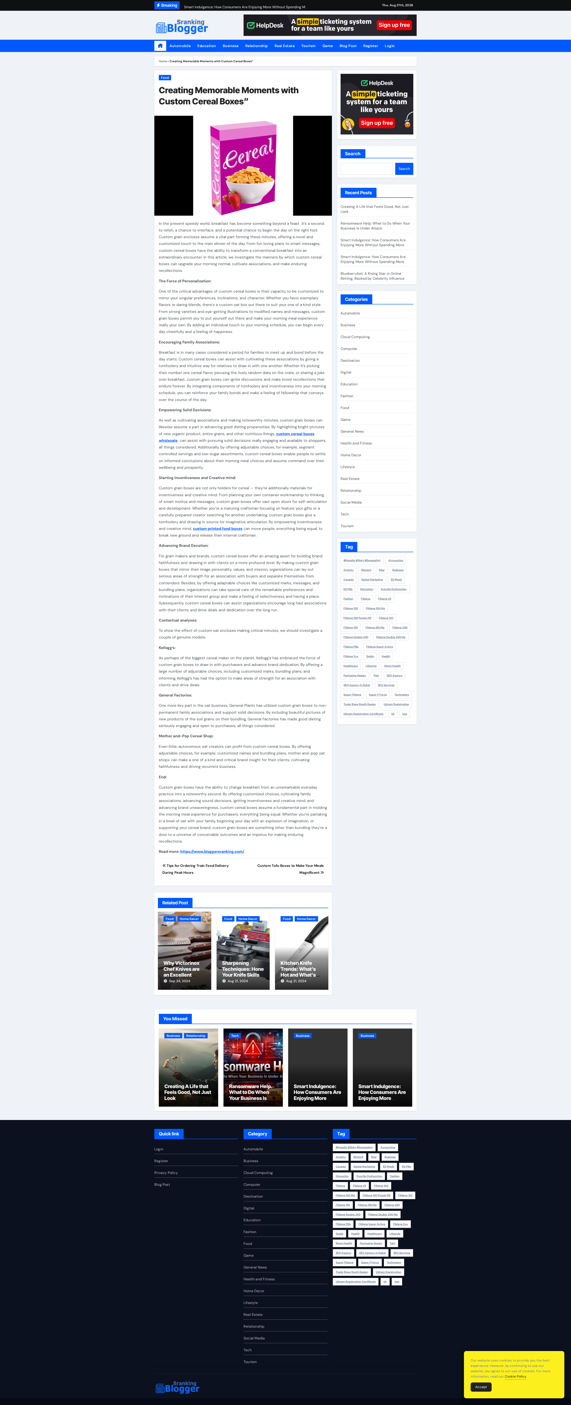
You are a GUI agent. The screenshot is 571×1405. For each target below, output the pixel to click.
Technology (402, 694)
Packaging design (354, 675)
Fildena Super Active (379, 647)
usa (404, 714)
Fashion (347, 396)
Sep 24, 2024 (179, 981)
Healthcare (350, 666)
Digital (346, 372)
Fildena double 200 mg (390, 637)
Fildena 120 (386, 618)
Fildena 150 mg (375, 627)
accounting (395, 560)
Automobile (180, 45)
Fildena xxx (350, 656)
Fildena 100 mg (375, 608)
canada (348, 579)
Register (370, 45)
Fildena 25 (384, 599)
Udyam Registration (396, 704)
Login (390, 45)
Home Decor (189, 919)
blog (382, 570)
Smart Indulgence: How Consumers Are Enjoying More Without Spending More (373, 242)
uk (393, 714)
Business (231, 45)
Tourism (308, 45)
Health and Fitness (356, 443)
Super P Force (378, 694)
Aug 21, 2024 (238, 981)
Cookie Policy (515, 1376)
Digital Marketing (372, 579)
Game (328, 45)
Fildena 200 (400, 627)
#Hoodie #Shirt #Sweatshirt (362, 560)
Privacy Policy (166, 1172)
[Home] (160, 46)
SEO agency (394, 675)
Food (165, 78)
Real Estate (285, 45)
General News (352, 431)
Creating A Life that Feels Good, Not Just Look (187, 1092)
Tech (345, 514)
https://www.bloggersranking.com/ (212, 851)
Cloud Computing (355, 337)
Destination (350, 360)
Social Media (351, 502)
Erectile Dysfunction (394, 589)
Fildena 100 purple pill (357, 618)
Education (206, 45)
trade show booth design (359, 704)
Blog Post (348, 45)
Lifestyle (348, 467)
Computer (349, 348)
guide (370, 656)
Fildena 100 (350, 608)
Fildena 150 (350, 627)
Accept (481, 1387)
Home (163, 61)
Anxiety (348, 570)
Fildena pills (350, 647)
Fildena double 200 (355, 637)
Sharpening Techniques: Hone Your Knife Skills (243, 969)
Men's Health (392, 666)
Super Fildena (352, 694)
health (386, 656)
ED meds (396, 579)
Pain (376, 675)
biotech (366, 570)
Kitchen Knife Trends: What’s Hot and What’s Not (298, 972)
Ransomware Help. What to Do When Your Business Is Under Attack (375, 226)
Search (353, 153)
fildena (365, 599)
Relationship (256, 45)
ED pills (347, 589)
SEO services (386, 685)
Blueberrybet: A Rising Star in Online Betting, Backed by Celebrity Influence (373, 276)
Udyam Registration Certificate (363, 714)
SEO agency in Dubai (356, 685)
